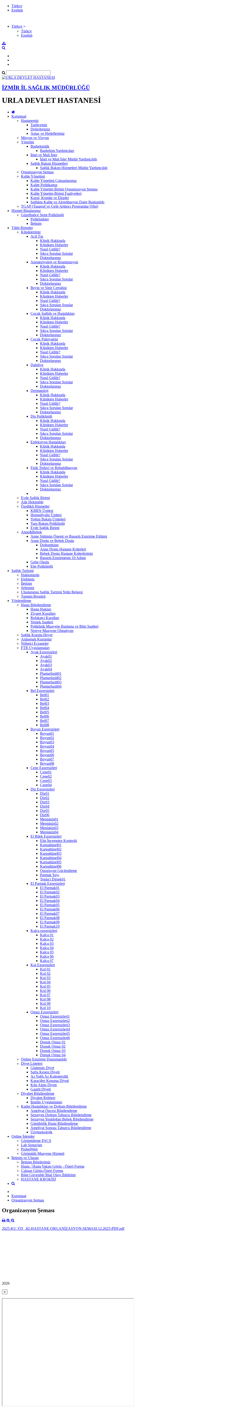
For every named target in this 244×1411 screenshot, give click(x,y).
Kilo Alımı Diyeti (43, 1085)
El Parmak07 (50, 913)
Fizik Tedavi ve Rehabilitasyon (53, 468)
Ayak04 (46, 669)
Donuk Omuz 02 (53, 1046)
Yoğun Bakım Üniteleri (48, 519)
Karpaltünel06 (50, 866)
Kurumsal (18, 116)
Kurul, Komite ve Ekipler (49, 198)
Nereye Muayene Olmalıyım (51, 631)
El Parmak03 (50, 896)
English (17, 10)
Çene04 (46, 785)
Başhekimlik (39, 146)
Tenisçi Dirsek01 (53, 879)
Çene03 (46, 781)
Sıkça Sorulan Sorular (56, 253)
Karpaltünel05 (50, 862)
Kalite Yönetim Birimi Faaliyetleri (55, 193)
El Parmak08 (50, 918)
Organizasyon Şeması (37, 172)
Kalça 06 (47, 956)
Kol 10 (45, 1008)
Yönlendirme (21, 601)
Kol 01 (45, 969)
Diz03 (44, 802)
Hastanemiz (30, 121)
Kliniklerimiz (31, 232)
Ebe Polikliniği (41, 566)
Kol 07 (45, 995)
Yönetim (27, 142)
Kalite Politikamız (43, 185)
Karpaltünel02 (50, 849)
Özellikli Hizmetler (35, 506)
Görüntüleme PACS (36, 1141)
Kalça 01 (47, 935)
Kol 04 (45, 982)
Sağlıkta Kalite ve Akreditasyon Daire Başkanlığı (67, 202)
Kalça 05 (47, 952)
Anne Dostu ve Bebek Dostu (52, 541)
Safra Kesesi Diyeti (45, 1072)
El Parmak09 (50, 922)
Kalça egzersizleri (43, 931)
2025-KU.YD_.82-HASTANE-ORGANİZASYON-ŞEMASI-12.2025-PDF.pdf (63, 1228)
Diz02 (44, 798)
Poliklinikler (39, 219)
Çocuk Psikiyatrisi (44, 339)
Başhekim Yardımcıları (57, 151)
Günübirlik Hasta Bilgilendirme (54, 1123)
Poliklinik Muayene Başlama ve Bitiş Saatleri (64, 626)
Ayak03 (46, 665)
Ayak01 (46, 656)
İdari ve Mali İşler (43, 155)
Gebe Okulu (39, 562)
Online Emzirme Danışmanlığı (44, 1059)
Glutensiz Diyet (42, 1068)
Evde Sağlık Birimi (35, 498)
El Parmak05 (50, 905)
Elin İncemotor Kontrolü (58, 841)
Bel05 (44, 712)
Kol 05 (45, 986)
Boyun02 (47, 738)
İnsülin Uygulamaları (46, 1102)
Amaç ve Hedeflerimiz (47, 133)
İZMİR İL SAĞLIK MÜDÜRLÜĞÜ (46, 88)
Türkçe (16, 6)
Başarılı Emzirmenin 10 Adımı (63, 558)
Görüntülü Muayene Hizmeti (42, 1153)
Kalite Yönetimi (33, 176)
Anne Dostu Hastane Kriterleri (63, 549)
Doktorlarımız (50, 258)
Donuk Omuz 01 (53, 1042)
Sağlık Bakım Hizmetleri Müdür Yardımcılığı (73, 168)
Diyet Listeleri (31, 1063)
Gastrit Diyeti (40, 1089)
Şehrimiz (27, 588)
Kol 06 (45, 991)
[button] (18, 26)
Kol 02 (45, 973)
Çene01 (46, 772)
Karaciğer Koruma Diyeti (49, 1081)
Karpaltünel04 (50, 858)
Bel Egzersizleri (42, 691)
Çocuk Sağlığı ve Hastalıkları (52, 313)
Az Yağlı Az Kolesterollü (49, 1076)
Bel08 (44, 725)
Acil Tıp (36, 236)
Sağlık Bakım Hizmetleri (49, 163)
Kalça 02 (47, 939)
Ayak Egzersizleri (43, 652)
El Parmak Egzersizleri (47, 883)
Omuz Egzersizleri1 (55, 1016)
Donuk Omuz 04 (53, 1055)
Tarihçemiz (38, 125)
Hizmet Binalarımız (26, 211)
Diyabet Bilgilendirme (37, 1093)
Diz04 (44, 806)
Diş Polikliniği (41, 416)
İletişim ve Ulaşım (25, 1158)
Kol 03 (45, 978)
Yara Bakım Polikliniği (47, 523)
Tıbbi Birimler (22, 228)
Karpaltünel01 (50, 845)
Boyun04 (47, 746)
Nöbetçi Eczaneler (35, 643)
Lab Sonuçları (31, 1145)
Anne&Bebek (31, 532)
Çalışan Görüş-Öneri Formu (42, 1171)
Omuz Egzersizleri (44, 1012)
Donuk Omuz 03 (53, 1051)
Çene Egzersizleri (43, 768)
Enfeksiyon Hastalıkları (48, 442)
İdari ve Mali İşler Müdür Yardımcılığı (68, 159)
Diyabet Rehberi (42, 1098)
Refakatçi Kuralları (44, 618)
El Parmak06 (50, 909)
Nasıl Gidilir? (50, 249)
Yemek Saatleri (41, 622)
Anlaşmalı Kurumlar (36, 639)
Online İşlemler (23, 1136)
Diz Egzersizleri (42, 789)
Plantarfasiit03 (50, 682)
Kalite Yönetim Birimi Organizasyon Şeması (63, 189)
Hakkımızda (30, 575)
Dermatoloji (39, 391)
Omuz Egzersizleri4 (55, 1029)
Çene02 (46, 776)
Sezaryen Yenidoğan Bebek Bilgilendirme (61, 1119)
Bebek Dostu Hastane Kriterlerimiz (66, 553)
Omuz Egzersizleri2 (55, 1021)
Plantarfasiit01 (50, 673)
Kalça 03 (47, 943)
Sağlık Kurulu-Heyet (36, 635)
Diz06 (44, 815)
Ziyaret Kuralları (43, 613)
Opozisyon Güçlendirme (58, 871)
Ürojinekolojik (41, 1132)
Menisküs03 (49, 828)
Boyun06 (47, 755)
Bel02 (44, 699)
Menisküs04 (49, 832)
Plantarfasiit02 (50, 678)
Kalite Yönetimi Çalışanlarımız (53, 181)
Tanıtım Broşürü (33, 596)
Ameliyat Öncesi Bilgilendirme (53, 1111)
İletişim (35, 223)
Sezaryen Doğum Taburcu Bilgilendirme (61, 1115)
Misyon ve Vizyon (35, 138)
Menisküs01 (49, 819)
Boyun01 (47, 733)
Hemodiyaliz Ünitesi (45, 515)
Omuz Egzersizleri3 (55, 1025)
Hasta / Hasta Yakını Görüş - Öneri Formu (52, 1166)
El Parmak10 (50, 926)
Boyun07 (47, 759)
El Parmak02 (50, 892)
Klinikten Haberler (54, 245)
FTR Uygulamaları (35, 648)
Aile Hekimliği (32, 502)
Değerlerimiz (40, 129)
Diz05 (44, 811)
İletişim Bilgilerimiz (36, 1162)
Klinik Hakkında (52, 241)
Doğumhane (49, 545)
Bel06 (44, 716)
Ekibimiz (28, 579)
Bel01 (44, 695)
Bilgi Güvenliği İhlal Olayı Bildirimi (48, 1175)
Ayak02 (46, 661)
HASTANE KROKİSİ (38, 1179)
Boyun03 (47, 742)
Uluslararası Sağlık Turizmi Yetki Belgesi (52, 592)
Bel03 (44, 703)
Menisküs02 (49, 823)
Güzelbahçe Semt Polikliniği (42, 215)
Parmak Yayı (49, 875)
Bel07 (44, 721)
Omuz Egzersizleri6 (55, 1038)
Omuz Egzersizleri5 (55, 1033)
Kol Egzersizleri (42, 965)
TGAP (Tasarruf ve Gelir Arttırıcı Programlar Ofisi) (59, 206)
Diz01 (44, 793)
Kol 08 (45, 999)
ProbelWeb (29, 1149)
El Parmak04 (50, 901)
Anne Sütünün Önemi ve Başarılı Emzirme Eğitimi (68, 536)
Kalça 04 (47, 948)
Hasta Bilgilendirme (36, 605)
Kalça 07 (47, 961)
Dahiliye (36, 365)
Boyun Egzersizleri (44, 729)
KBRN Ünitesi (41, 511)
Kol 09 (45, 1003)
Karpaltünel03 (50, 853)
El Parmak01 (50, 888)
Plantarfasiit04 (50, 686)
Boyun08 (47, 763)
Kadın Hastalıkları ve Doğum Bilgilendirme (54, 1106)
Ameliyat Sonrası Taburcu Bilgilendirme (60, 1128)
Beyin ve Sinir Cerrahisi (48, 288)
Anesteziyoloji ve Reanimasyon (54, 262)
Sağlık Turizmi (22, 571)
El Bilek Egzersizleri (45, 836)
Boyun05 (47, 751)
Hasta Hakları (40, 609)
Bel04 (44, 708)
